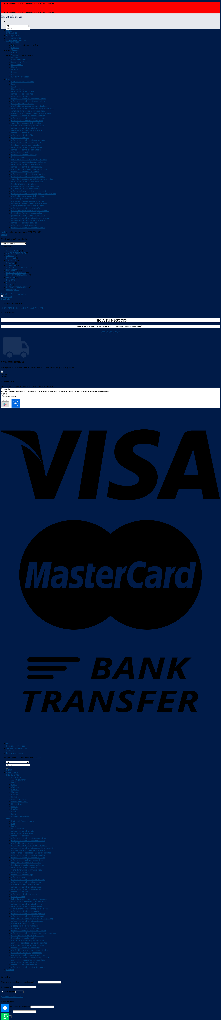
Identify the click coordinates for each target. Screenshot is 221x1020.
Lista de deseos (18, 89)
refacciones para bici (20, 132)
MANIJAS (10, 280)
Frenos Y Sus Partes (19, 62)
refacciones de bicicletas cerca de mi (27, 120)
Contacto (10, 750)
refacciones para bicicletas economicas (28, 98)
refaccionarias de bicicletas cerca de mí (28, 191)
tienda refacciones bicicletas (23, 184)
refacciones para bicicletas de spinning (28, 115)
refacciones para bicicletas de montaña (28, 140)
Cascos (14, 52)
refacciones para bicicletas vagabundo (28, 176)
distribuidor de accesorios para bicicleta (29, 106)
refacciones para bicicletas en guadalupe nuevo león (33, 193)
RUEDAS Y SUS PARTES (16, 287)
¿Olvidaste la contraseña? (12, 996)
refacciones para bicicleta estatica (26, 149)
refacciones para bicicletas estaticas (27, 181)
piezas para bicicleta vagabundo (25, 186)
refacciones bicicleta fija (22, 135)
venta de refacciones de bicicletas (26, 123)
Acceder (19, 992)
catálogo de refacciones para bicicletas (28, 111)
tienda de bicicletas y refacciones (25, 188)
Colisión (14, 55)
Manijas (14, 69)
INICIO (9, 30)
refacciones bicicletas (20, 96)
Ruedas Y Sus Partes (20, 76)
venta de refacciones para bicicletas (27, 130)
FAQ (8, 743)
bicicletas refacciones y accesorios (26, 213)
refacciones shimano (20, 137)
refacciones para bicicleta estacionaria (28, 227)
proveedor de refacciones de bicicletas (28, 215)
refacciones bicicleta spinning (24, 154)
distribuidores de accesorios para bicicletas (30, 210)
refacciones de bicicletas (22, 93)
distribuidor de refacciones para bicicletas (29, 169)
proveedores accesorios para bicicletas (28, 220)
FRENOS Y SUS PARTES (16, 275)
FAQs (13, 86)
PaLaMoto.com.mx (14, 753)
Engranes (15, 57)
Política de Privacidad (15, 746)
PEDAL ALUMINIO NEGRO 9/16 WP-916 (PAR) (22, 308)
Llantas (14, 67)
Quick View (6, 299)
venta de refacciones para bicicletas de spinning (32, 179)
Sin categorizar (12, 289)
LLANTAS (10, 277)
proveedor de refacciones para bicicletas (29, 203)
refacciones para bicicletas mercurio (27, 142)
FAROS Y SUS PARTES (16, 272)
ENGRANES (11, 270)
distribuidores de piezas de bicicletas (27, 196)
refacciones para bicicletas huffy (25, 208)
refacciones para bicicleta (22, 91)
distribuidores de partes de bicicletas (27, 205)
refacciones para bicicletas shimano (26, 147)
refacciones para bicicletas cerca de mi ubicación (32, 108)
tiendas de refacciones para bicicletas (27, 125)
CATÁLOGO (12, 33)
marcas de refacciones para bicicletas (27, 201)
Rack (13, 74)
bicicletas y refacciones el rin (23, 198)
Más (8, 79)
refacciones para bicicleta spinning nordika (30, 218)
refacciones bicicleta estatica (24, 222)
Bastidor (15, 42)
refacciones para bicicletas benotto (26, 164)
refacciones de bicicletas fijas (24, 225)
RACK (9, 284)
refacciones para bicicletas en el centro (28, 118)
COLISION (11, 265)
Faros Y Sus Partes (19, 59)
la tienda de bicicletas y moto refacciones (29, 159)
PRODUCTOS (12, 35)
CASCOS (10, 263)
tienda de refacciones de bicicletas (26, 145)
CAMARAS (11, 260)
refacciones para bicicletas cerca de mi (28, 101)
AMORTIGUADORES (16, 253)
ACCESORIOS (12, 250)
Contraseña (6, 987)
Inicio (3, 232)
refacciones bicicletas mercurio (25, 171)
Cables (14, 45)
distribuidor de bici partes (22, 103)
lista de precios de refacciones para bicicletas (31, 113)
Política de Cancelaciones (22, 81)
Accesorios (16, 38)
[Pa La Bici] (11, 16)
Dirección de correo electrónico (15, 1006)
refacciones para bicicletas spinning (26, 166)
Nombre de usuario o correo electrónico (19, 982)
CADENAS (11, 258)
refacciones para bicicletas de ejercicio (28, 174)
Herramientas (17, 64)
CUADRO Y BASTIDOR (16, 267)
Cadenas (15, 47)
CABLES (10, 255)
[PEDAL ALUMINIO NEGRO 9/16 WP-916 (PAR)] (6, 296)
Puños (14, 72)
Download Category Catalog (13, 294)
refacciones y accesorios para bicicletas (28, 162)
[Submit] (7, 768)
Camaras (15, 50)
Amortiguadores (18, 40)
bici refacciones (18, 157)
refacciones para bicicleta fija (24, 128)
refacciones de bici (19, 152)
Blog (13, 84)
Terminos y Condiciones (16, 748)
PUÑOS (9, 282)
